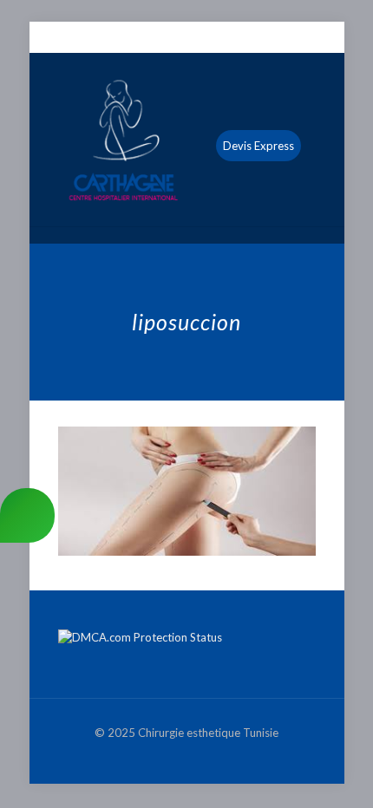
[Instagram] (221, 38)
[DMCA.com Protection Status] (140, 637)
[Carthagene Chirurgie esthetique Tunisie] (186, 139)
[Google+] (176, 38)
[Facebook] (153, 38)
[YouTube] (198, 38)
